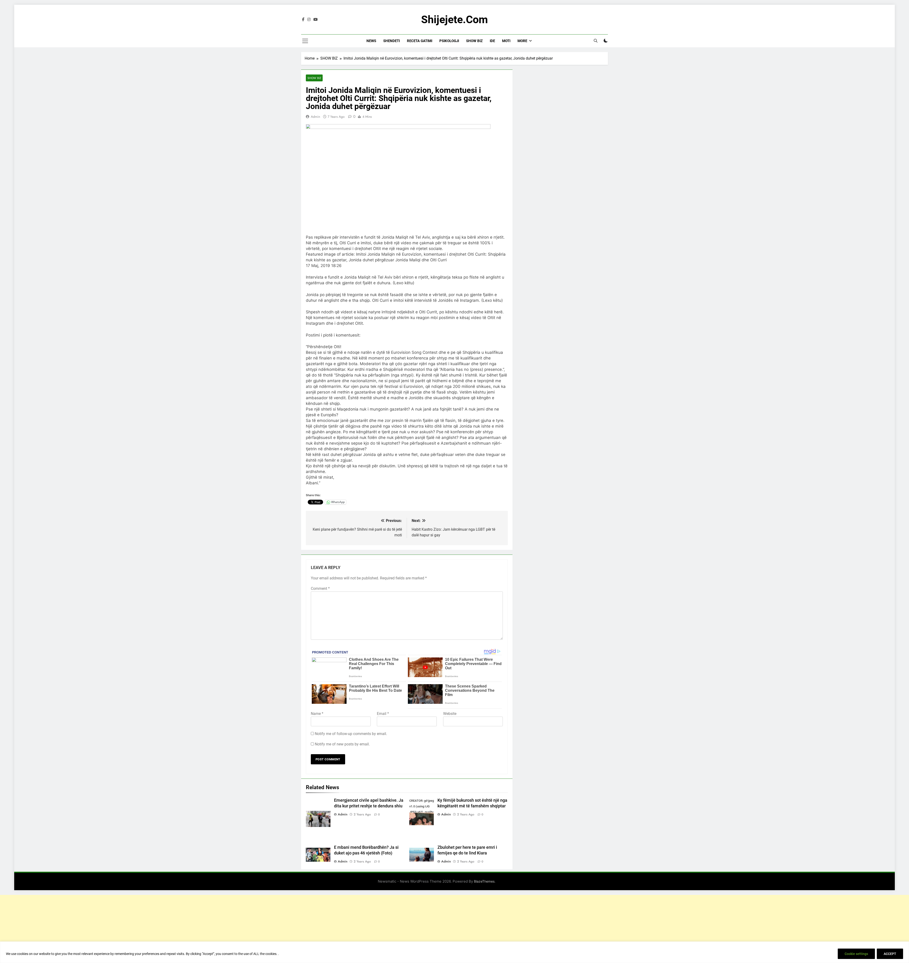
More (522, 41)
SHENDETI (391, 41)
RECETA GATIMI (419, 41)
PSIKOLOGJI (449, 41)
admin (315, 116)
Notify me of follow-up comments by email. (351, 733)
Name (317, 713)
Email (383, 713)
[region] (454, 952)
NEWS (371, 41)
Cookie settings (856, 954)
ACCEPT (890, 954)
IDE (492, 41)
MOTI (506, 41)
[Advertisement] (454, 928)
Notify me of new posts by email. (342, 744)
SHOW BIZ (474, 41)
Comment (320, 588)
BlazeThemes (484, 881)
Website (449, 713)
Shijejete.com (454, 19)
